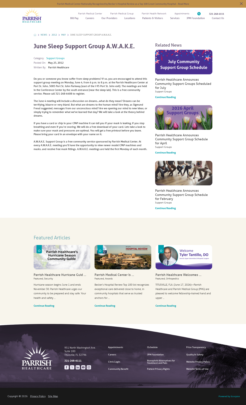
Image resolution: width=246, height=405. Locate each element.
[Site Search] (199, 13)
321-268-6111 (216, 13)
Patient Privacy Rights (158, 368)
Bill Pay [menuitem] (74, 18)
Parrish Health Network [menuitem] (154, 13)
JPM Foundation (155, 354)
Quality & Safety (194, 354)
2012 (54, 34)
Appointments (115, 347)
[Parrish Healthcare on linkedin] (78, 367)
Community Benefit (118, 368)
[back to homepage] (35, 35)
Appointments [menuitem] (182, 13)
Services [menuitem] (175, 18)
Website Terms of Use (197, 368)
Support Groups (55, 58)
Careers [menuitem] (90, 18)
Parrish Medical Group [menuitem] (122, 13)
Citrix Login (114, 361)
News (44, 34)
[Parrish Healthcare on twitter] (72, 367)
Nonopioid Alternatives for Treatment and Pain (161, 361)
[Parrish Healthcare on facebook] (66, 367)
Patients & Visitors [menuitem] (152, 18)
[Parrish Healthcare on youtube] (83, 367)
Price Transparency (196, 347)
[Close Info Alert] (241, 4)
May (63, 34)
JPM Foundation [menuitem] (196, 18)
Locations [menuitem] (129, 18)
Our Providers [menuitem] (109, 18)
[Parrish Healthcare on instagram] (89, 367)
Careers (112, 354)
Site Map (53, 396)
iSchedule (152, 347)
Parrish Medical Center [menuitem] (90, 13)
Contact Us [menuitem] (218, 18)
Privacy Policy (38, 396)
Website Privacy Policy (198, 361)
